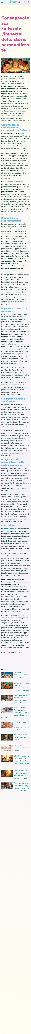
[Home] (14, 2)
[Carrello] (28, 2)
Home (2, 10)
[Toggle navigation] (2, 2)
